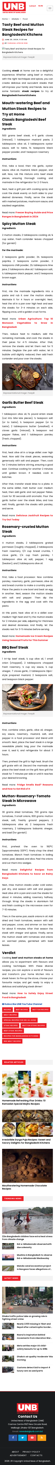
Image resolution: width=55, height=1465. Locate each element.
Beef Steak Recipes (13, 1031)
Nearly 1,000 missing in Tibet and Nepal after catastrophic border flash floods (34, 1325)
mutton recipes (40, 1009)
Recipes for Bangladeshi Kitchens (21, 1036)
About (15, 1451)
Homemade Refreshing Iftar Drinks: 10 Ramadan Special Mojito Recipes (24, 1102)
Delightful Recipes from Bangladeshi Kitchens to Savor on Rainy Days (27, 874)
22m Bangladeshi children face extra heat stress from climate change (27, 1238)
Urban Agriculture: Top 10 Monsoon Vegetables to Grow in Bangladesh (27, 323)
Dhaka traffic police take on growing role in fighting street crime (24, 1317)
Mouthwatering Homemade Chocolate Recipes (24, 1187)
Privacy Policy (31, 1451)
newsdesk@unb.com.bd (27, 1431)
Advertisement (18, 1455)
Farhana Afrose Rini (17, 43)
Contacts (36, 1455)
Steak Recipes (11, 1025)
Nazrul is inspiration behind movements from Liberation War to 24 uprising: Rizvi (34, 1336)
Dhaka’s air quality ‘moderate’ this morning (35, 1358)
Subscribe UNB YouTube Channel (23, 1004)
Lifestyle (15, 19)
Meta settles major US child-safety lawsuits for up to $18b (32, 1347)
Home (5, 19)
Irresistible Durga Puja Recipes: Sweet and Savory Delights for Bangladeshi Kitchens (26, 1141)
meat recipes (10, 1015)
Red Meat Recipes (12, 1041)
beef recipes (22, 1009)
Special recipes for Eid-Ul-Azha (20, 1020)
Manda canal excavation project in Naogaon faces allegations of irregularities (34, 1267)
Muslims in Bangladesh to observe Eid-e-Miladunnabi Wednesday (34, 1257)
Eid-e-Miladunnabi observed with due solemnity (34, 1246)
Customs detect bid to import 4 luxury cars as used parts (33, 1369)
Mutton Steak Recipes (33, 1025)
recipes (7, 1009)
